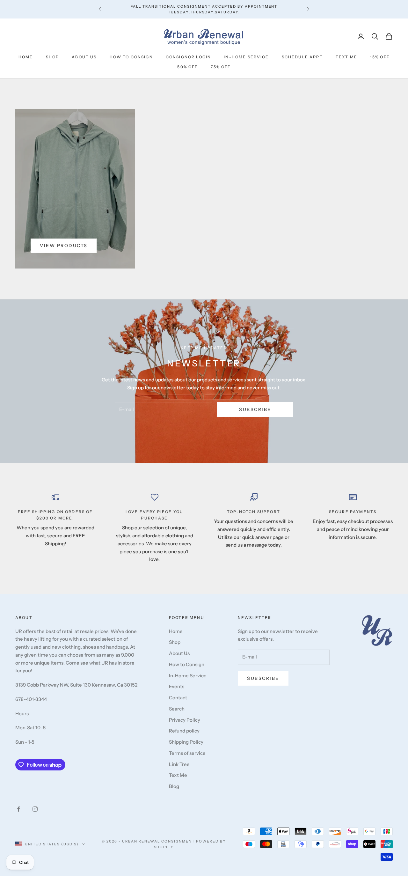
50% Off (187, 66)
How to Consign (131, 57)
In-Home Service (246, 57)
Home (25, 57)
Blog (174, 786)
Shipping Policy (186, 742)
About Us (84, 57)
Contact (178, 698)
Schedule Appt (302, 57)
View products (64, 245)
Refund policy (184, 731)
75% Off (221, 66)
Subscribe (255, 409)
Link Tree (179, 764)
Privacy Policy (184, 720)
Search (177, 709)
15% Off (380, 57)
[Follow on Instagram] (35, 809)
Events (176, 686)
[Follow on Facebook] (18, 809)
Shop (52, 57)
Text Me (346, 57)
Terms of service (187, 753)
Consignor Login (188, 57)
